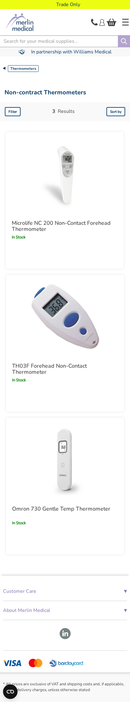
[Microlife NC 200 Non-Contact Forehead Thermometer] (65, 174)
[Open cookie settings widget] (10, 691)
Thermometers (23, 68)
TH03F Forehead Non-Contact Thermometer (49, 369)
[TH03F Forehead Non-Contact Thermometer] (65, 317)
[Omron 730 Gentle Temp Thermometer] (65, 459)
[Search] (124, 41)
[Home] (125, 22)
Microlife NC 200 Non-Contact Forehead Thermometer (61, 226)
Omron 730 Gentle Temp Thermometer (61, 509)
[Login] (102, 22)
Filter (12, 111)
